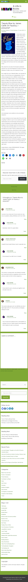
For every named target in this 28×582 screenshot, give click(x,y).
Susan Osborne (10, 222)
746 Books (3, 506)
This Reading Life (5, 548)
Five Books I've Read (6, 479)
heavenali (8, 300)
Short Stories (4, 489)
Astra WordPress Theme (16, 579)
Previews (3, 485)
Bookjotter (3, 514)
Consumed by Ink (5, 520)
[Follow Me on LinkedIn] (7, 1)
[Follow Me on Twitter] (5, 1)
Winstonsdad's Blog (5, 552)
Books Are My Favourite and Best (8, 516)
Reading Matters (5, 539)
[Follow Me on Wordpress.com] (8, 1)
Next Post (14, 190)
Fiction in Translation (5, 474)
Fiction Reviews (13, 30)
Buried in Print (4, 518)
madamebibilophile (10, 267)
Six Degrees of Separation (7, 491)
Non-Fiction (4, 483)
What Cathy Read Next (6, 550)
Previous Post (14, 186)
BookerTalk (3, 510)
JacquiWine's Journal (6, 529)
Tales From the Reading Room (8, 543)
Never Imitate (4, 537)
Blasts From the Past (6, 472)
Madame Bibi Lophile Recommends (9, 535)
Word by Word (4, 554)
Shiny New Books (5, 541)
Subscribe (22, 178)
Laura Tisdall (4, 531)
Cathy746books (9, 208)
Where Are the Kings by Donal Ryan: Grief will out (12, 462)
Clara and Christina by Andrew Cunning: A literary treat (13, 454)
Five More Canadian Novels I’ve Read (9, 456)
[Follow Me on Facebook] (3, 1)
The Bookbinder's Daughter (7, 546)
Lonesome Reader (5, 533)
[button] (26, 1)
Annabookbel (4, 508)
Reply (25, 219)
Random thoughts (5, 487)
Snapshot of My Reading (6, 493)
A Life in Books (17, 7)
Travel (2, 495)
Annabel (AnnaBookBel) (11, 238)
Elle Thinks (3, 522)
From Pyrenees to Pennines (7, 527)
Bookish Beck (4, 512)
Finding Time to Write (6, 524)
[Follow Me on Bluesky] (2, 1)
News (2, 481)
